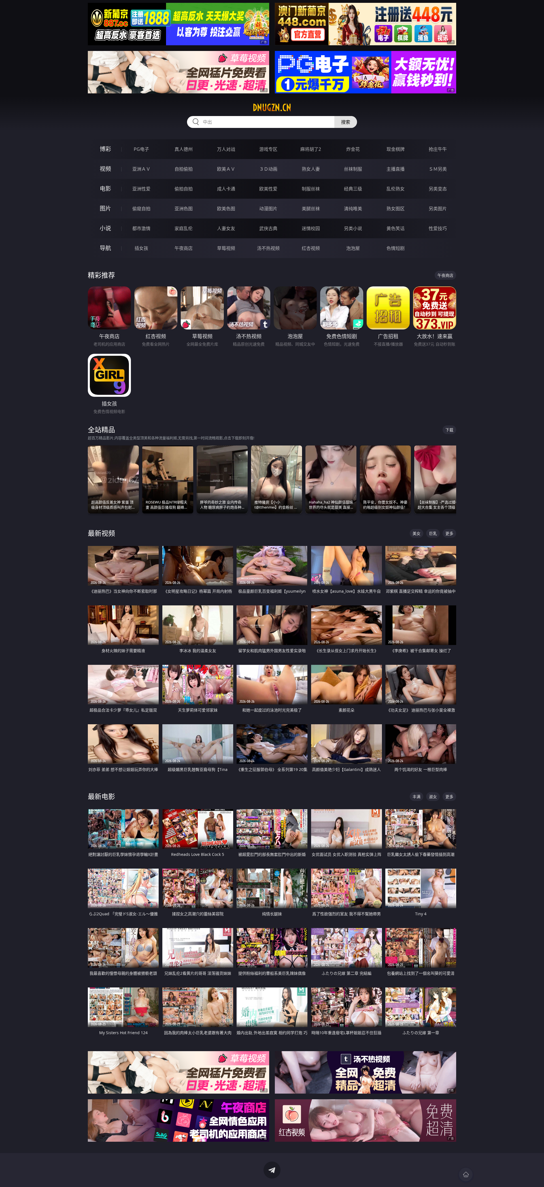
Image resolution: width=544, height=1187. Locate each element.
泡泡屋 (353, 248)
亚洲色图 (184, 208)
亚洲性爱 (141, 189)
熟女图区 (395, 208)
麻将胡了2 (310, 149)
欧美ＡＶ (226, 169)
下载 (449, 429)
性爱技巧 (438, 228)
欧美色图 (226, 208)
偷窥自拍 (141, 208)
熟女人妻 (311, 169)
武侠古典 (268, 228)
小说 (105, 228)
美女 (416, 533)
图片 (105, 208)
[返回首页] (466, 1174)
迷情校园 (311, 228)
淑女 (433, 796)
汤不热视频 (268, 248)
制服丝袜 (311, 189)
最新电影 (101, 796)
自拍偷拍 (184, 169)
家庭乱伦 (184, 228)
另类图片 (438, 208)
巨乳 (433, 533)
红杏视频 (311, 248)
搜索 (345, 122)
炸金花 (353, 149)
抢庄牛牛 (438, 149)
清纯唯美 (353, 208)
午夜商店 (184, 248)
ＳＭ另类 (438, 169)
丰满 (416, 796)
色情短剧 (395, 248)
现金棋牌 (395, 149)
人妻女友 (226, 228)
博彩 (105, 149)
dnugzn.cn (272, 107)
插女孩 (141, 248)
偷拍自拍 (184, 189)
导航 (105, 248)
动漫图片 (268, 208)
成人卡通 (226, 189)
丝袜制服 (353, 169)
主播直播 (395, 169)
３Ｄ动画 (268, 169)
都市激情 (141, 228)
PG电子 (141, 149)
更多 (449, 533)
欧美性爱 (268, 189)
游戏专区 (268, 149)
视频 (105, 169)
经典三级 (353, 189)
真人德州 (184, 149)
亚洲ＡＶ (141, 169)
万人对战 (226, 149)
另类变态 (438, 189)
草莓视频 (226, 248)
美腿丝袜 (311, 208)
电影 (105, 188)
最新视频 (101, 533)
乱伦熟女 (395, 189)
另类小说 (353, 228)
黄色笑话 (395, 228)
